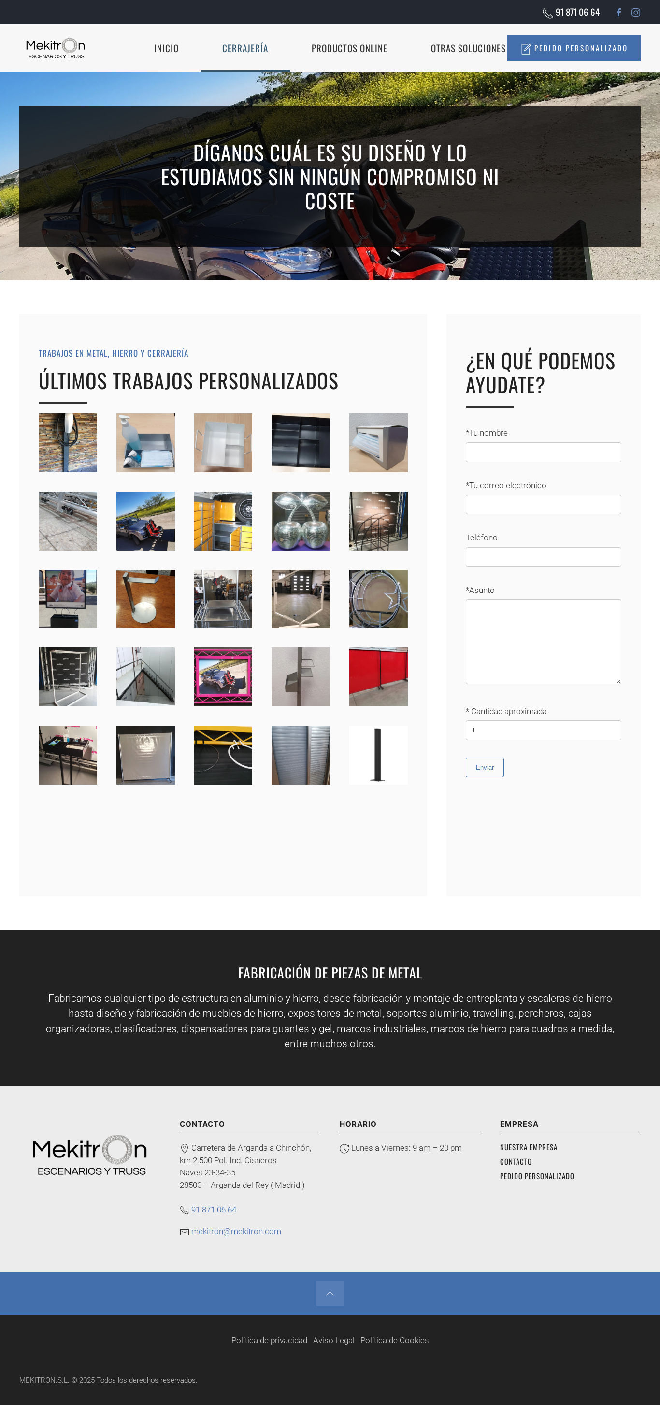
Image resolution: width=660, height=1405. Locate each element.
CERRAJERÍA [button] (245, 48)
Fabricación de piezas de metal (330, 972)
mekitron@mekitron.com (236, 1231)
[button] (330, 1293)
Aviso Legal (334, 1340)
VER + (72, 443)
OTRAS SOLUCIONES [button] (468, 48)
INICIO (166, 48)
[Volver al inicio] (55, 48)
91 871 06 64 (577, 11)
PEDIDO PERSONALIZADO (579, 47)
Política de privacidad (269, 1340)
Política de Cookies (394, 1340)
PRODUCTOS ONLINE (349, 48)
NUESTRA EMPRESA (529, 1147)
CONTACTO (516, 1161)
